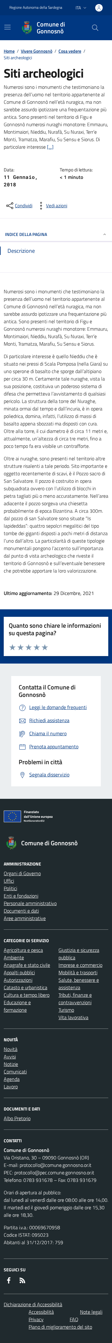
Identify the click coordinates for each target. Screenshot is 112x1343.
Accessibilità (41, 1312)
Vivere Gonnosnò (36, 51)
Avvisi (10, 1056)
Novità (10, 1049)
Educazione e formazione (17, 1006)
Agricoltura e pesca (23, 950)
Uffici (9, 881)
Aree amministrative (25, 918)
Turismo (66, 1010)
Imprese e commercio (80, 965)
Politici (10, 888)
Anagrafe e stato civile (27, 965)
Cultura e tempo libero (26, 995)
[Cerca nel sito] (95, 27)
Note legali (91, 1312)
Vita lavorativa (73, 1017)
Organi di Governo (22, 873)
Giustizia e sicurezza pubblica (78, 953)
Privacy (36, 1319)
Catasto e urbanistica (25, 987)
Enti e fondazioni (21, 895)
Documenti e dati (21, 910)
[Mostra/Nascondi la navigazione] (7, 27)
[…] (50, 147)
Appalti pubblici (19, 972)
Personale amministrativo (30, 903)
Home (9, 51)
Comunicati (15, 1071)
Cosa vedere (69, 51)
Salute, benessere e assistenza (78, 983)
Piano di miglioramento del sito (60, 1327)
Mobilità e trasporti (77, 972)
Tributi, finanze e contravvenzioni (75, 998)
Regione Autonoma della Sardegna (35, 7)
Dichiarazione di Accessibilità (33, 1304)
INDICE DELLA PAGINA (26, 234)
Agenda (12, 1079)
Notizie (11, 1064)
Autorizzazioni (18, 980)
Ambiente (14, 957)
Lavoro (11, 1086)
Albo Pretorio (17, 1118)
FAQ (74, 1319)
